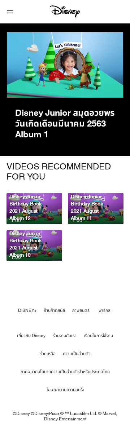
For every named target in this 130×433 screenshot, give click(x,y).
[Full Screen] (111, 88)
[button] (10, 11)
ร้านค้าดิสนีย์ (54, 310)
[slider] (65, 77)
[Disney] (65, 11)
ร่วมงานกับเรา (65, 335)
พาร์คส (104, 310)
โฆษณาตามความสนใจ (65, 389)
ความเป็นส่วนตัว (77, 353)
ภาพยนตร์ (81, 310)
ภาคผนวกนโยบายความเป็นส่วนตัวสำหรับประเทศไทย (65, 371)
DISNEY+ (27, 310)
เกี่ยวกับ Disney (31, 335)
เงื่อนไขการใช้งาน (98, 335)
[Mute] (34, 88)
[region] (65, 65)
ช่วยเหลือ (47, 353)
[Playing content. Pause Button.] (16, 88)
